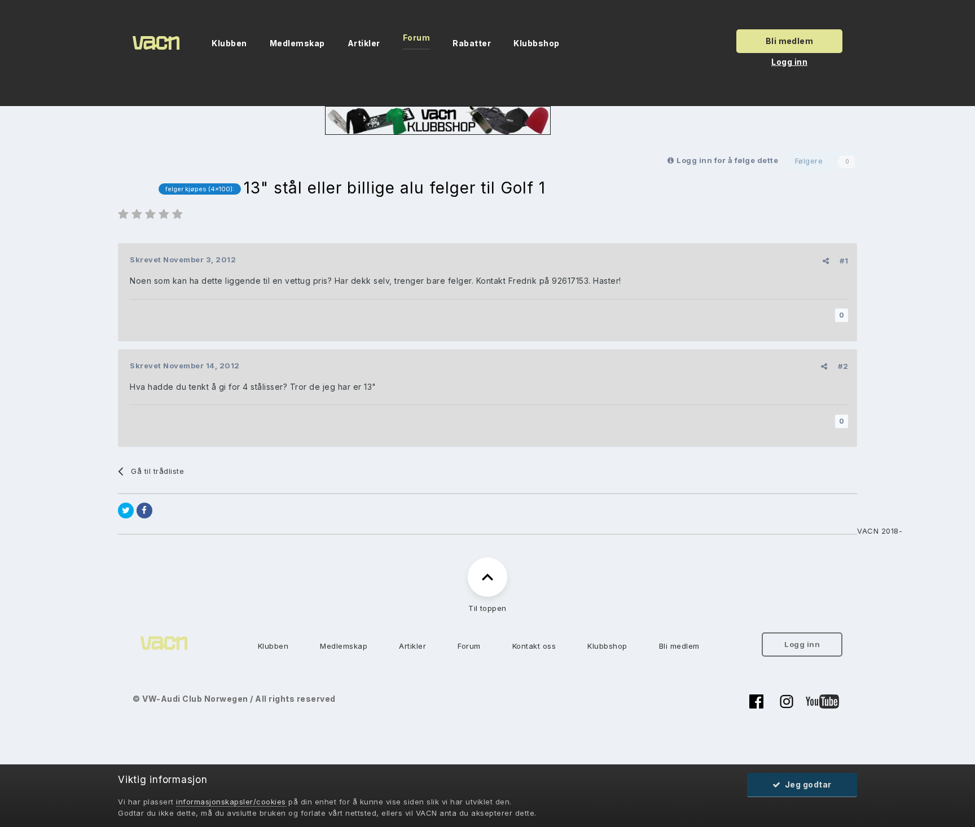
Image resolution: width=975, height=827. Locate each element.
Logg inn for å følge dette (727, 160)
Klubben (229, 43)
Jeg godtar (806, 784)
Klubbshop (536, 43)
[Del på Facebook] (144, 510)
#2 (843, 366)
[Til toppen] (487, 577)
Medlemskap (297, 43)
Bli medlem (790, 41)
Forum (417, 37)
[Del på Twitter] (126, 510)
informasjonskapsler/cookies (231, 801)
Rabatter (472, 43)
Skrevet (183, 259)
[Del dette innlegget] (826, 260)
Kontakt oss (534, 645)
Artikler (364, 43)
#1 (844, 260)
